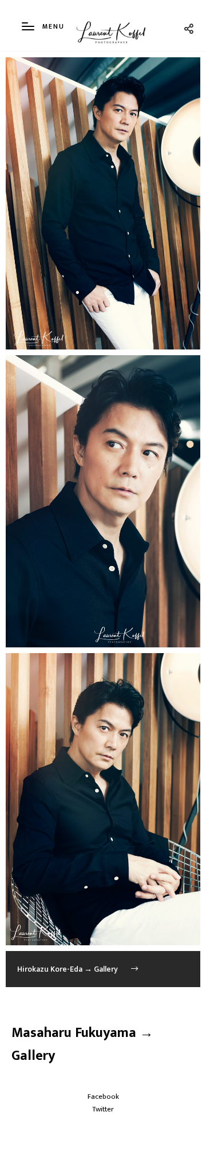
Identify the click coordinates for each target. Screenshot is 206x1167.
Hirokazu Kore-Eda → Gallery (68, 969)
